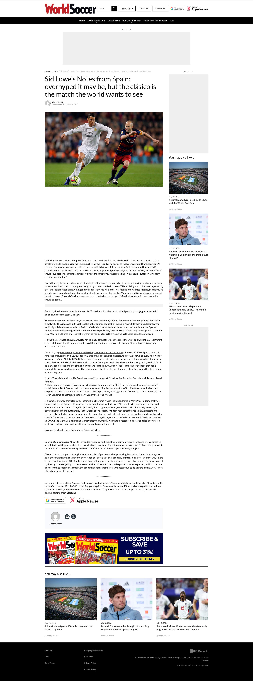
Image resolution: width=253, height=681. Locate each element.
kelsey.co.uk (203, 665)
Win (172, 20)
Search (114, 8)
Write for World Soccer (155, 20)
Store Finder (50, 663)
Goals (47, 656)
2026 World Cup (96, 20)
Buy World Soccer (131, 20)
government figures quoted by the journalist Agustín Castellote (90, 352)
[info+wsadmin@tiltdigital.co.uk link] (67, 516)
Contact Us (88, 656)
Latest (55, 71)
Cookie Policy (90, 670)
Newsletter (160, 8)
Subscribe (144, 8)
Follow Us (125, 8)
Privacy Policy (90, 663)
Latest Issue (114, 20)
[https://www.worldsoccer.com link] (73, 516)
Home (82, 20)
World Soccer (57, 102)
